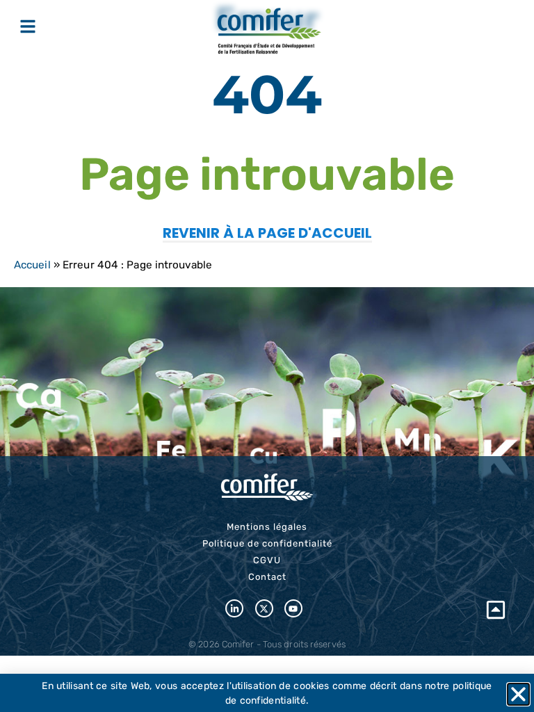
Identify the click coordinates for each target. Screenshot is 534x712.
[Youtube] (293, 608)
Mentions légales (267, 526)
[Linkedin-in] (234, 608)
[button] (518, 694)
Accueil (32, 265)
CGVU (267, 560)
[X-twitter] (264, 608)
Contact (267, 577)
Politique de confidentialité (267, 543)
